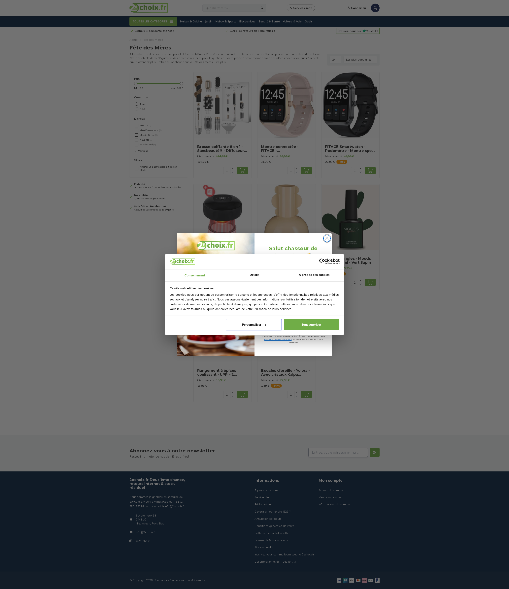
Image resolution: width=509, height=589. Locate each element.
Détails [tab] (254, 274)
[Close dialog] (326, 238)
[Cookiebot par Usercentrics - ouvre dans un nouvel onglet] (322, 262)
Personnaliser (251, 324)
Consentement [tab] (195, 275)
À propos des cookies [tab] (314, 274)
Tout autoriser (311, 324)
